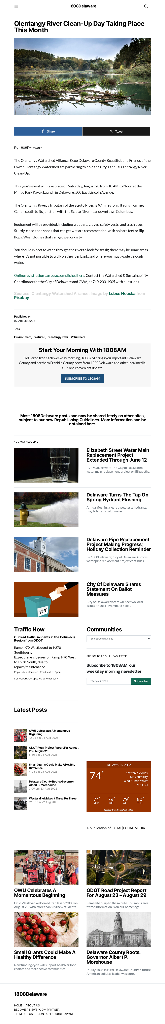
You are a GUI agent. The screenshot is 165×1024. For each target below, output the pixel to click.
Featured (39, 337)
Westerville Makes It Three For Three (52, 798)
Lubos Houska (122, 293)
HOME (18, 1005)
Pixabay (21, 297)
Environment (22, 337)
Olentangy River (57, 337)
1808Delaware (82, 6)
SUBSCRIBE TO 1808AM (82, 378)
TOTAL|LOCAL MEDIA (128, 828)
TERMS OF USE (24, 1014)
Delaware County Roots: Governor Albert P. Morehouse (51, 783)
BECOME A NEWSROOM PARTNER (37, 1009)
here (91, 423)
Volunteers (78, 337)
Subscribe (140, 681)
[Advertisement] (119, 723)
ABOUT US (33, 1005)
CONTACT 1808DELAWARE (56, 1014)
